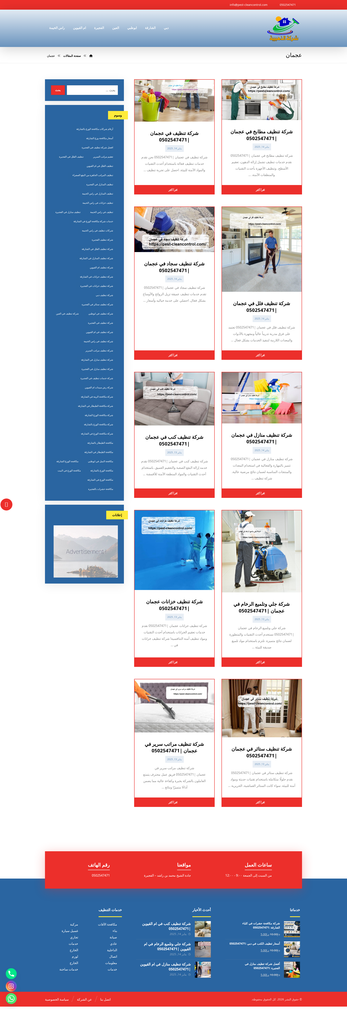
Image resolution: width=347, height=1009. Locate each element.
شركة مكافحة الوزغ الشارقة (99, 415)
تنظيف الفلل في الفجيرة (71, 156)
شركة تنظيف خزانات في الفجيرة (96, 286)
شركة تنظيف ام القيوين (101, 267)
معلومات (111, 963)
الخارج (74, 950)
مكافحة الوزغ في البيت (69, 470)
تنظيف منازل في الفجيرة (68, 212)
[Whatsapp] (11, 998)
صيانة (113, 937)
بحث (58, 90)
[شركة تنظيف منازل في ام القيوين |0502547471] (203, 970)
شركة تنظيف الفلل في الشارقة (97, 249)
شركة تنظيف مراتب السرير (99, 350)
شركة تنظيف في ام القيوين (99, 332)
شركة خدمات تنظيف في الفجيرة (97, 378)
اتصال (113, 956)
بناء (115, 931)
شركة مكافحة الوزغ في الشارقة (97, 433)
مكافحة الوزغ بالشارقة (101, 470)
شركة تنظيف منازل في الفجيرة (97, 369)
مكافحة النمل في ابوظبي (100, 461)
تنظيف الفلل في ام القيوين (100, 166)
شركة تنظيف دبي (104, 295)
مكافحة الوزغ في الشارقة (100, 479)
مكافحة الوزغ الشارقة (67, 461)
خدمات (73, 943)
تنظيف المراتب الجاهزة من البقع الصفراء (92, 175)
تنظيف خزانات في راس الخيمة (98, 202)
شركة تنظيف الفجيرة (102, 239)
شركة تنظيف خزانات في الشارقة (96, 276)
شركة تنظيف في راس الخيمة (98, 341)
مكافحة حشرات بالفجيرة (100, 489)
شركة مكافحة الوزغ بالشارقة (98, 424)
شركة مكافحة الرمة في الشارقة (97, 396)
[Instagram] (11, 986)
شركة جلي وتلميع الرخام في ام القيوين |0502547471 (167, 946)
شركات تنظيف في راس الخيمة (97, 230)
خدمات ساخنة (68, 969)
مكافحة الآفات (107, 924)
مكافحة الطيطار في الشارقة (98, 452)
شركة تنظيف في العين (67, 313)
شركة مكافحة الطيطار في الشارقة (95, 406)
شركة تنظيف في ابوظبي (100, 313)
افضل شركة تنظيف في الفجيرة (97, 147)
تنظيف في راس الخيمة (101, 212)
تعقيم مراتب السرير (103, 156)
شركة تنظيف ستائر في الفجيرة (97, 304)
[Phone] (11, 973)
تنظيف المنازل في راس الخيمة (97, 193)
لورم (75, 956)
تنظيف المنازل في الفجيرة (99, 184)
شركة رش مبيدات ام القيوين (99, 387)
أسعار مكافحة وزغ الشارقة (99, 138)
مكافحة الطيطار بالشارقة (100, 442)
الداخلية (112, 950)
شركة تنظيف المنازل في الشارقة (96, 258)
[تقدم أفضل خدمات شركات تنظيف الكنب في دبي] (283, 28)
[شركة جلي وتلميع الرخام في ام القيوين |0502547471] (203, 949)
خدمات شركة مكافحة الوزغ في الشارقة (93, 221)
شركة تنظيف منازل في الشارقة (97, 359)
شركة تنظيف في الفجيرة (100, 322)
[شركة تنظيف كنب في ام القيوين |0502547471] (203, 929)
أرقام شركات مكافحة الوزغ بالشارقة (94, 129)
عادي (113, 943)
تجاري (74, 937)
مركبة (74, 924)
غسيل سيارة (70, 931)
